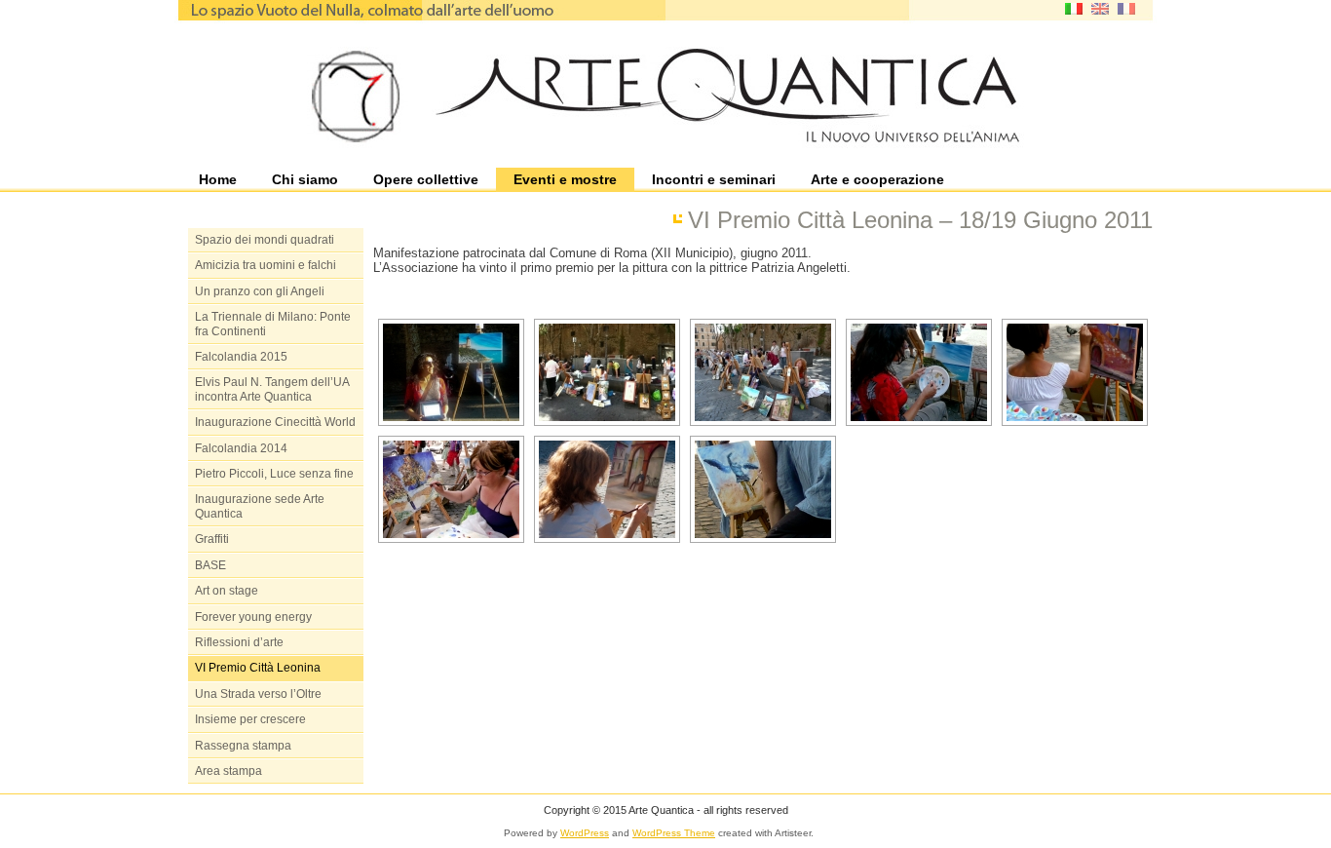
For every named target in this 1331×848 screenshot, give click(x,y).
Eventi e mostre (565, 179)
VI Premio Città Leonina (258, 668)
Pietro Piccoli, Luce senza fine (274, 474)
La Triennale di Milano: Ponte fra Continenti (273, 323)
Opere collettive (425, 179)
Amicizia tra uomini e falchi (265, 265)
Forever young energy (253, 617)
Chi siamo (305, 179)
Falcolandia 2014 (241, 448)
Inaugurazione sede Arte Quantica (259, 506)
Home (218, 179)
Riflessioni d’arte (239, 642)
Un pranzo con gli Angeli (259, 291)
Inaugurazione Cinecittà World (275, 422)
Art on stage (226, 590)
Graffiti (212, 539)
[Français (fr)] (1126, 7)
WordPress (584, 833)
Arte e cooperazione (877, 179)
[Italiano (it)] (1074, 7)
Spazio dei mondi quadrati (264, 240)
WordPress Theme (673, 833)
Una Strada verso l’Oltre (258, 694)
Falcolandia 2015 (241, 357)
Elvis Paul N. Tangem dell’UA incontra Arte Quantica (272, 389)
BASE (210, 565)
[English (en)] (1100, 7)
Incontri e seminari (714, 179)
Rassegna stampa (243, 745)
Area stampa (228, 771)
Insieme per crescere (250, 719)
